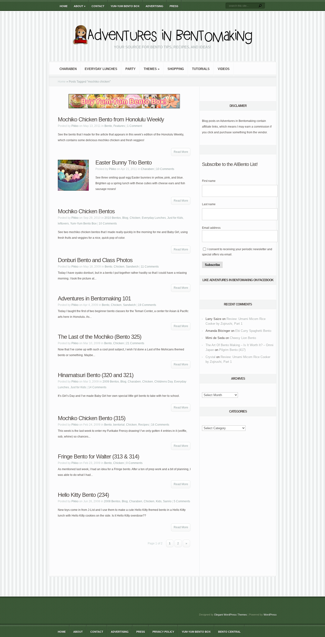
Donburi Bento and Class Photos (95, 260)
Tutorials (201, 69)
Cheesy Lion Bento (243, 338)
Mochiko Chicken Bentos (86, 211)
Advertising (154, 6)
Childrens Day (163, 381)
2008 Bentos (112, 501)
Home (64, 6)
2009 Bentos (111, 381)
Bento (108, 126)
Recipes (143, 424)
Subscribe (212, 265)
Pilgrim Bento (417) (232, 350)
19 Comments (147, 305)
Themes (151, 69)
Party (130, 69)
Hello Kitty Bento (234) (83, 495)
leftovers (63, 223)
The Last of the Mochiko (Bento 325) (99, 336)
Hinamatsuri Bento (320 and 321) (95, 375)
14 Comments (97, 387)
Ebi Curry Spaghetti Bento (253, 331)
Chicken (135, 217)
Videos (224, 69)
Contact (98, 6)
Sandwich (132, 266)
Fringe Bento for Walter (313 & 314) (98, 456)
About (79, 6)
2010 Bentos (112, 217)
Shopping (175, 69)
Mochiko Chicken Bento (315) (91, 418)
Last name (209, 204)
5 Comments (182, 501)
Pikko (75, 126)
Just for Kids (175, 217)
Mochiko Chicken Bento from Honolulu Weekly (111, 119)
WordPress (270, 614)
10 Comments (165, 169)
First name (209, 181)
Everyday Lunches (101, 69)
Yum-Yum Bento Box (125, 6)
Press (174, 6)
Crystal (210, 357)
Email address (211, 227)
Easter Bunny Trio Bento (123, 162)
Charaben (68, 69)
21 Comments (135, 343)
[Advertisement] (124, 561)
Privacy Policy (163, 631)
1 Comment (134, 126)
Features (119, 126)
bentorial (119, 424)
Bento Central (229, 631)
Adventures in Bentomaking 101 (94, 298)
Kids (159, 501)
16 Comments (160, 424)
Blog (125, 217)
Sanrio (167, 501)
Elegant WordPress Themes (230, 614)
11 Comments (150, 266)
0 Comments (134, 463)
